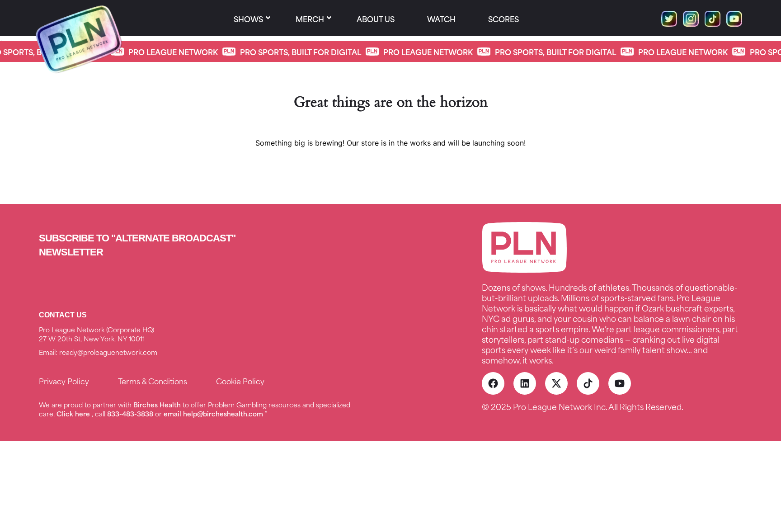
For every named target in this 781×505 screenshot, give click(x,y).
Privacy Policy (64, 381)
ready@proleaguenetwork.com (108, 352)
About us (376, 18)
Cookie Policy (240, 381)
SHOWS (248, 18)
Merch (310, 18)
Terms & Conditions (152, 381)
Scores (503, 18)
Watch (441, 18)
